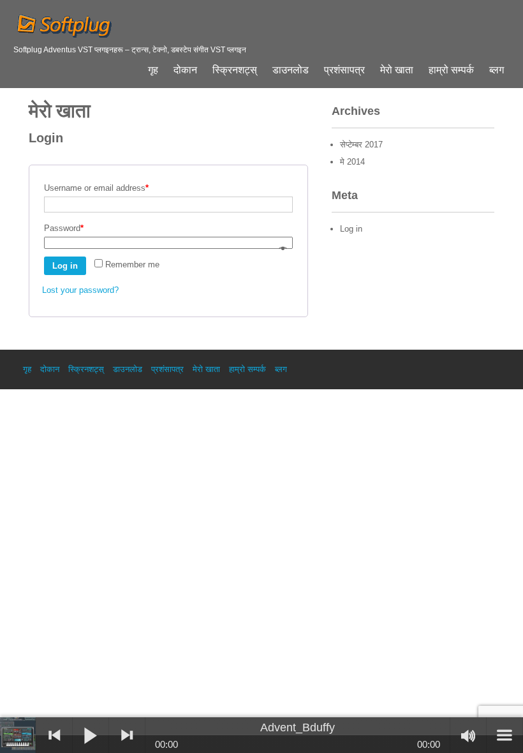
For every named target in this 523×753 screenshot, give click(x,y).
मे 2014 (352, 162)
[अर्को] (127, 735)
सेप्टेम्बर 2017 (361, 144)
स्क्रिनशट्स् (234, 70)
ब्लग (496, 70)
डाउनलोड (290, 70)
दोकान (185, 70)
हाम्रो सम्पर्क (451, 70)
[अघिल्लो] (54, 735)
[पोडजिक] (18, 735)
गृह (153, 70)
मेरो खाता (396, 70)
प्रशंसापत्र (344, 70)
